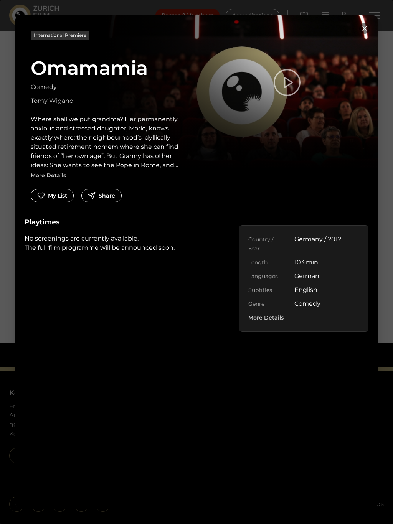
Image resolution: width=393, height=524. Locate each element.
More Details (48, 175)
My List (57, 195)
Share (107, 195)
